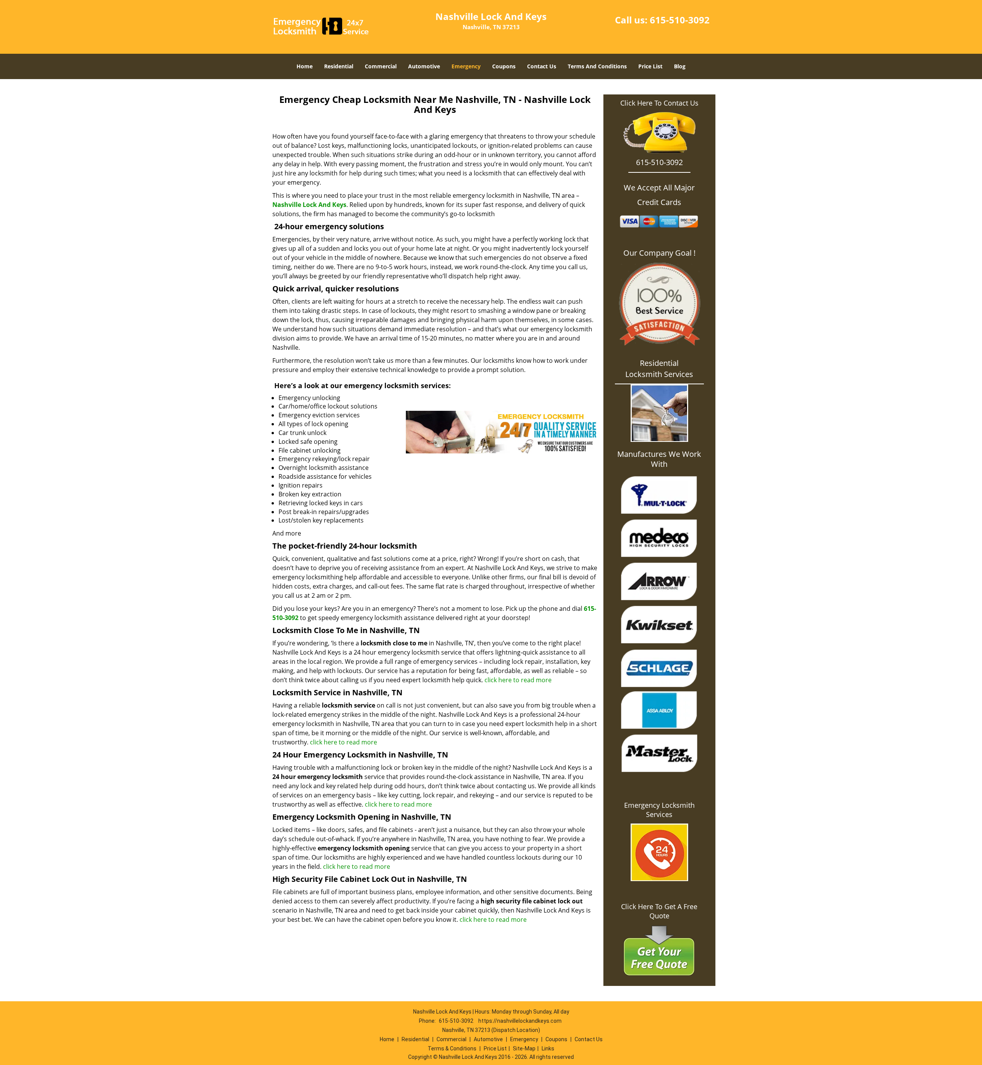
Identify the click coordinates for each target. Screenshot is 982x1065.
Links (548, 1048)
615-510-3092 (680, 19)
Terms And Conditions (597, 66)
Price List (650, 66)
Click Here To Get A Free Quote (659, 911)
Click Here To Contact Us (659, 102)
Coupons (504, 66)
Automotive (424, 66)
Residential (338, 66)
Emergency (466, 66)
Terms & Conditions (452, 1048)
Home (305, 66)
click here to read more (518, 680)
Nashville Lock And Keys (309, 204)
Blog (679, 66)
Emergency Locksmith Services (659, 809)
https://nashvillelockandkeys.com (520, 1021)
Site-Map (524, 1048)
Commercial (381, 66)
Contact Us (541, 66)
